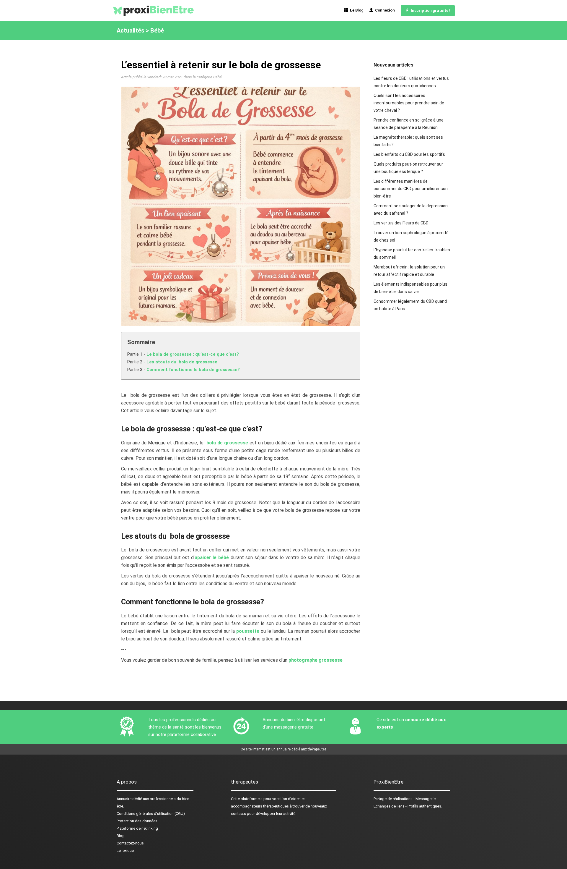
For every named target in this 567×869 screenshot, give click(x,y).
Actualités (130, 30)
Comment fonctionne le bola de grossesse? (193, 369)
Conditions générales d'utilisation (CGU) (151, 813)
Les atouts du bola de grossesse (181, 362)
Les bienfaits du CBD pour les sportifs (409, 154)
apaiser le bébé (212, 557)
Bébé (157, 30)
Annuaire (124, 799)
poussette (247, 631)
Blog (121, 836)
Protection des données (137, 821)
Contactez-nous (130, 843)
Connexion (384, 10)
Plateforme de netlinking (137, 828)
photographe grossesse (316, 660)
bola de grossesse (227, 443)
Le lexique (125, 850)
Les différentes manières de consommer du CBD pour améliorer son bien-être (411, 188)
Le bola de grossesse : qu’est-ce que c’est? (192, 354)
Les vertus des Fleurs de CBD (401, 223)
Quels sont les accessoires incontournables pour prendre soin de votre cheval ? (409, 103)
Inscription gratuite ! (429, 10)
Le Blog (356, 10)
